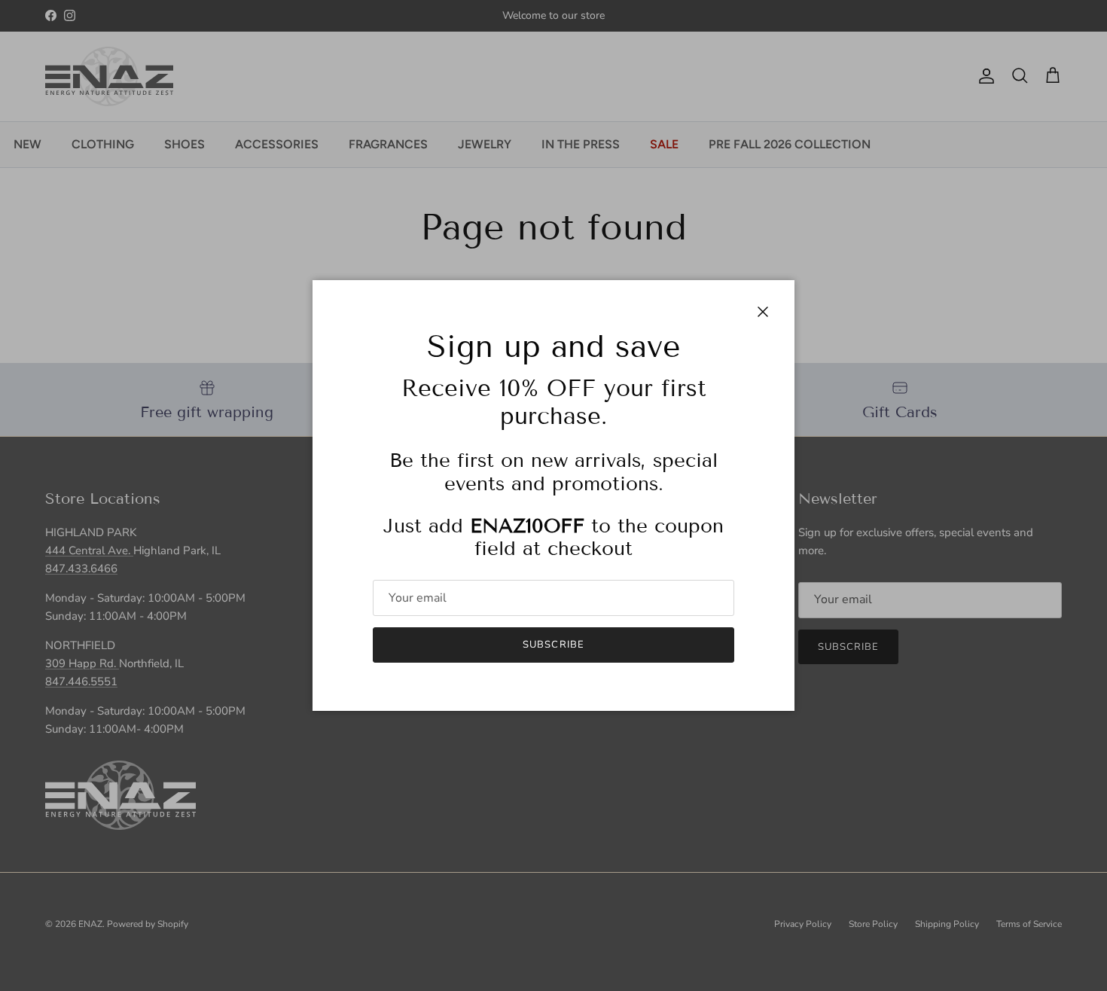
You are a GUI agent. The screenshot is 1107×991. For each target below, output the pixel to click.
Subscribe (553, 644)
